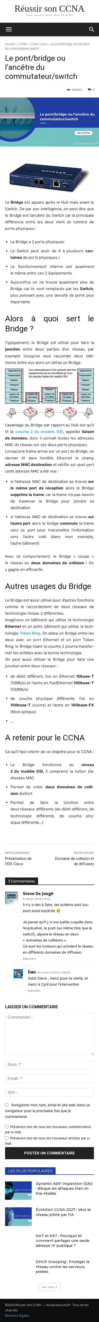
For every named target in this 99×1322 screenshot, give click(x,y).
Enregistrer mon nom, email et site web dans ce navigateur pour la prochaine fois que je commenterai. (47, 1110)
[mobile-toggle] (9, 29)
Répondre (29, 958)
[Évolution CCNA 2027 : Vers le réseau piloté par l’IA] (18, 1216)
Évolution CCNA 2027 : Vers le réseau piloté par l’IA (63, 1212)
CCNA (23, 44)
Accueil (10, 44)
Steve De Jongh (38, 894)
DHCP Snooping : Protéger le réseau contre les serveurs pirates (63, 1267)
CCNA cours (38, 44)
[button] (92, 29)
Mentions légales (17, 1315)
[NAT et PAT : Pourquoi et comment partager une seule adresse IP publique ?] (18, 1243)
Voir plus (48, 1287)
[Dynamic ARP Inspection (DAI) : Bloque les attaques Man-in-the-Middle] (18, 1190)
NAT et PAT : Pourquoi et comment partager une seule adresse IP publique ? (62, 1241)
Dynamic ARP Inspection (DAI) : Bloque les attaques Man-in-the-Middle (64, 1188)
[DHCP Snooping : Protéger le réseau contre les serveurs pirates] (18, 1269)
